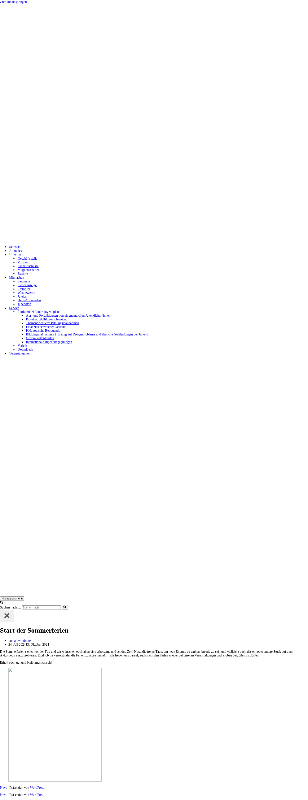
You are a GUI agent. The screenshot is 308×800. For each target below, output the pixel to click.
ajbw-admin (22, 640)
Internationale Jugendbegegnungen (49, 342)
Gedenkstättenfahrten (40, 338)
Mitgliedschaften (29, 270)
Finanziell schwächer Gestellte (46, 327)
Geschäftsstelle (27, 258)
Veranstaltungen (19, 353)
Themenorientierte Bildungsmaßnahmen (52, 323)
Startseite (15, 247)
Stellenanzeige (27, 285)
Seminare (24, 281)
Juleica (22, 296)
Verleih (22, 345)
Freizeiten (24, 289)
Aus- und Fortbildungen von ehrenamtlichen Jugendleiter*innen (68, 315)
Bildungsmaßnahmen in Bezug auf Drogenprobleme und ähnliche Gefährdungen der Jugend (87, 334)
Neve (3, 787)
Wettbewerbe (26, 292)
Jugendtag (24, 304)
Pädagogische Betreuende (43, 330)
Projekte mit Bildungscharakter (46, 319)
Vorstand (23, 262)
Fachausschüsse (28, 266)
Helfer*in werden (29, 300)
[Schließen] (7, 616)
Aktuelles (15, 250)
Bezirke (23, 273)
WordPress (37, 787)
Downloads (25, 349)
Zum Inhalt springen (13, 2)
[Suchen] (1, 603)
